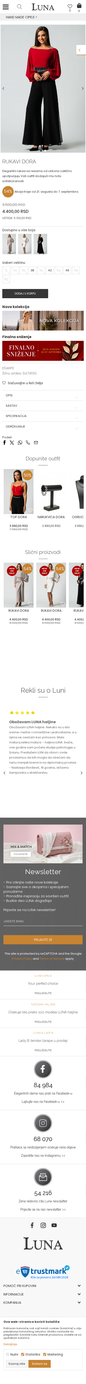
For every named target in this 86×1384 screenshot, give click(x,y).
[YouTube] (54, 1225)
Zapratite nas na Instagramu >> (43, 1155)
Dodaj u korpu (25, 293)
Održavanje (15, 426)
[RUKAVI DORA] (18, 585)
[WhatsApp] (20, 442)
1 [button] (41, 151)
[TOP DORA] (18, 491)
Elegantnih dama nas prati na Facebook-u (43, 1093)
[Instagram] (43, 1225)
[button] (19, 6)
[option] (43, 17)
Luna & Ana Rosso (42, 17)
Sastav (11, 405)
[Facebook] (4, 442)
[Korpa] (79, 2)
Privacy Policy (22, 958)
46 (67, 270)
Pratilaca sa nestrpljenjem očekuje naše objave (43, 1147)
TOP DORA (18, 517)
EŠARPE (8, 368)
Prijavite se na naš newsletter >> (43, 1209)
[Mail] (36, 442)
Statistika (32, 1354)
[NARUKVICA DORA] (51, 491)
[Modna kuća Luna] (43, 8)
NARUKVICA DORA (51, 517)
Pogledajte (43, 993)
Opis (9, 395)
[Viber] (28, 442)
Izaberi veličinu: (14, 263)
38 (32, 270)
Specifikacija (16, 416)
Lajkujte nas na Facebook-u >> (43, 1101)
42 (50, 270)
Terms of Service (51, 958)
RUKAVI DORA (18, 610)
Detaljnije (10, 1344)
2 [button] (45, 151)
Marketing (55, 1354)
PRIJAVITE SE (43, 939)
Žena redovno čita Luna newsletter (43, 1201)
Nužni (14, 1354)
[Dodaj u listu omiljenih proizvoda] (30, 510)
